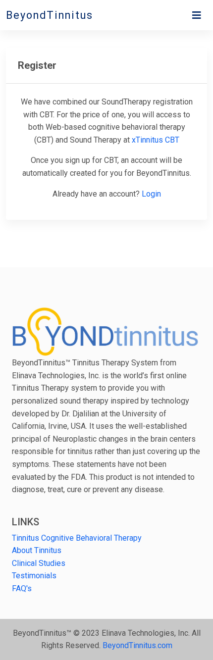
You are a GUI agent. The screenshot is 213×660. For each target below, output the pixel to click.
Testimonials (34, 575)
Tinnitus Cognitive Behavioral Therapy (77, 538)
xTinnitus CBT (155, 140)
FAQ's (22, 588)
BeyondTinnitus (49, 15)
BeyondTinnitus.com (137, 645)
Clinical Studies (38, 563)
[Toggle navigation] (196, 15)
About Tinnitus (36, 550)
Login (151, 194)
